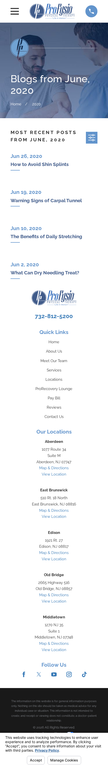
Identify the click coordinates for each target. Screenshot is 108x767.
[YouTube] (54, 674)
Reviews (54, 407)
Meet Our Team (53, 360)
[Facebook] (24, 674)
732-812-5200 (54, 316)
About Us (54, 351)
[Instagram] (69, 674)
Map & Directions (54, 467)
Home (53, 341)
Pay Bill (54, 398)
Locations (53, 379)
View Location (54, 474)
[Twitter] (39, 674)
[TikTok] (84, 674)
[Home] (52, 11)
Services (54, 370)
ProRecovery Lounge (53, 388)
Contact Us (54, 416)
